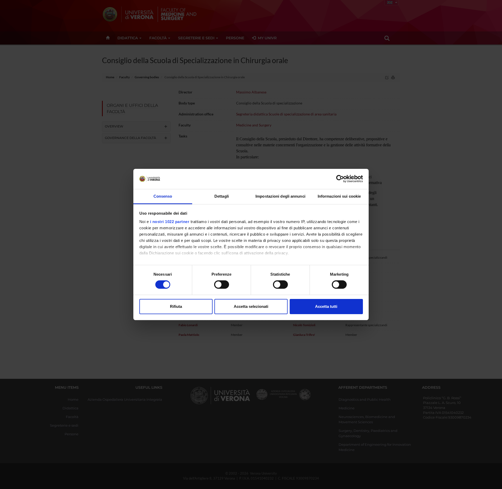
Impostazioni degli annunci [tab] (280, 196)
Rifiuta (176, 306)
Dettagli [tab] (221, 196)
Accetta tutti (326, 306)
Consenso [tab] (162, 196)
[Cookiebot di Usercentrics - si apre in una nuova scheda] (340, 179)
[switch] (221, 284)
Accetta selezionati (251, 306)
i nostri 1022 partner (170, 221)
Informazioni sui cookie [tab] (339, 196)
